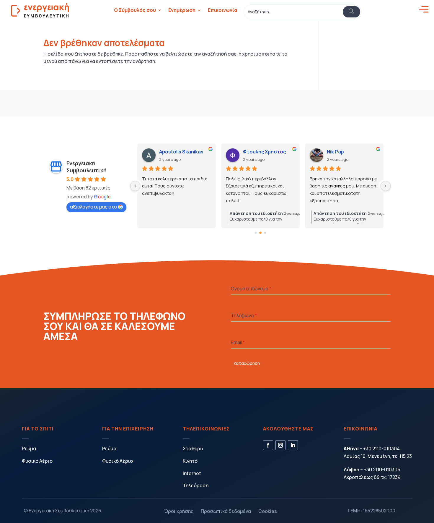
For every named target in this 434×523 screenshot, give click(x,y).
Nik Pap (335, 151)
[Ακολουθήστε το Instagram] (280, 445)
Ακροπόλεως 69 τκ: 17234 (372, 477)
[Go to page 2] (265, 232)
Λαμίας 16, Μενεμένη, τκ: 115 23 (378, 456)
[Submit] (351, 11)
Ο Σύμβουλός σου (135, 10)
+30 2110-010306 (382, 469)
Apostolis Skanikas (181, 151)
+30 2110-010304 (381, 448)
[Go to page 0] (256, 232)
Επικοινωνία (222, 10)
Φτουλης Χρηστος (264, 151)
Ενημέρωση (181, 10)
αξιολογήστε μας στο (93, 206)
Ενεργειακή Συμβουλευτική (86, 167)
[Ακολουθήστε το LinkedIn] (293, 445)
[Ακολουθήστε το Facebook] (268, 445)
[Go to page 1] (260, 232)
